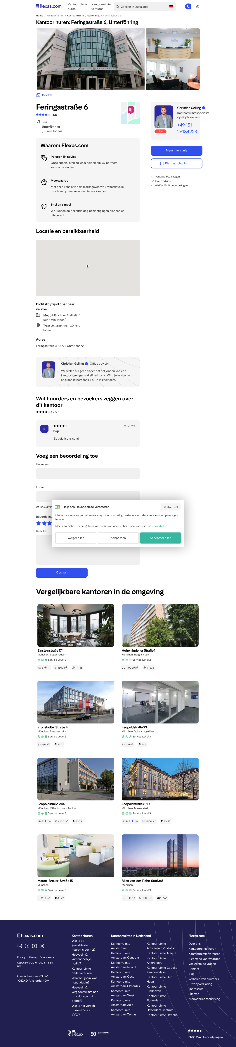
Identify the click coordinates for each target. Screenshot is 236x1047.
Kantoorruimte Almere (161, 953)
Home (39, 15)
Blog (191, 974)
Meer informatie (176, 150)
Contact (193, 969)
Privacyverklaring (200, 984)
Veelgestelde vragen (202, 964)
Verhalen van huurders (203, 979)
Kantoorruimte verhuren (204, 954)
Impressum (195, 989)
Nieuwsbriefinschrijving (204, 999)
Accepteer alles (160, 538)
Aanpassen (118, 538)
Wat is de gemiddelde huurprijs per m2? (84, 945)
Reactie (41, 531)
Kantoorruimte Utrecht (162, 1015)
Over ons (194, 943)
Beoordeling (44, 516)
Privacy (21, 957)
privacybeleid (160, 526)
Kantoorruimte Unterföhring (83, 15)
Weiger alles (75, 538)
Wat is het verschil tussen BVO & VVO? (84, 1010)
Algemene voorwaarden (204, 959)
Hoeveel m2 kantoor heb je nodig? (81, 959)
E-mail (40, 487)
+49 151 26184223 (188, 6)
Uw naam (42, 464)
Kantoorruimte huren (202, 948)
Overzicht (172, 506)
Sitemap (32, 957)
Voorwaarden (47, 957)
